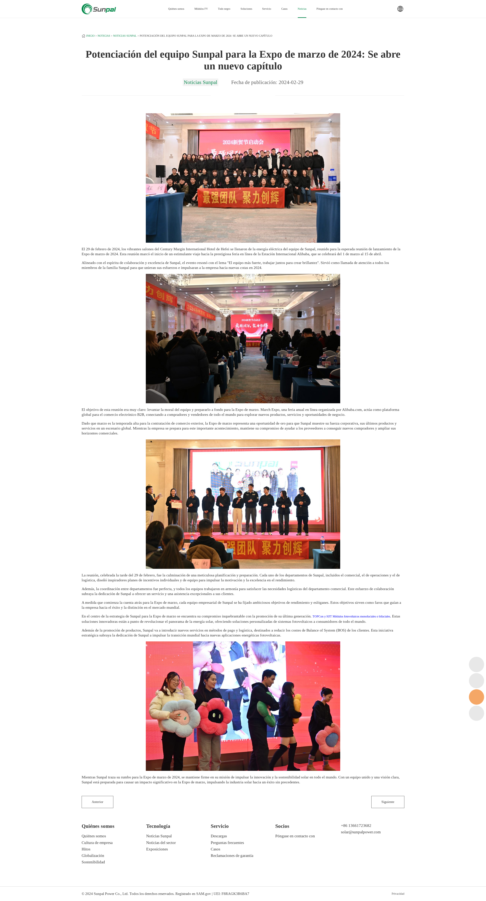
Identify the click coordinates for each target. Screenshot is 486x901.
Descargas (219, 836)
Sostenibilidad (93, 862)
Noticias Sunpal (125, 35)
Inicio (90, 35)
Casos (284, 8)
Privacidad (398, 893)
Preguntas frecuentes (227, 842)
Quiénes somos (94, 836)
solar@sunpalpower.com (361, 832)
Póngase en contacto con (329, 8)
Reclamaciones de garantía (232, 855)
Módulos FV (201, 8)
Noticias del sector (161, 842)
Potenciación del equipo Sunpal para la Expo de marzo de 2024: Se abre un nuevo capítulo (206, 35)
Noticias (302, 8)
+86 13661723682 (356, 825)
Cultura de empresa (97, 842)
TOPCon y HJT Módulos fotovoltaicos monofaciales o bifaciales (351, 616)
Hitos (86, 849)
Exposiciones (157, 849)
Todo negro (224, 8)
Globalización (93, 855)
